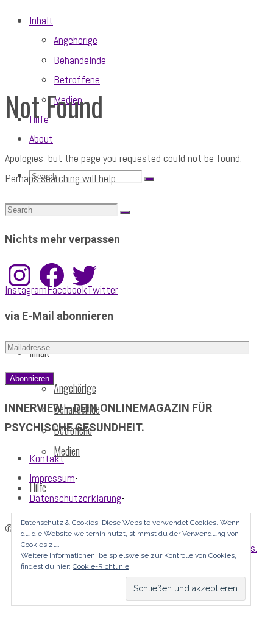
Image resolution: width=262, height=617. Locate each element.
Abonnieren (29, 378)
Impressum (52, 478)
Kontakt (46, 458)
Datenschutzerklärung (75, 498)
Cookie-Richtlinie (101, 566)
